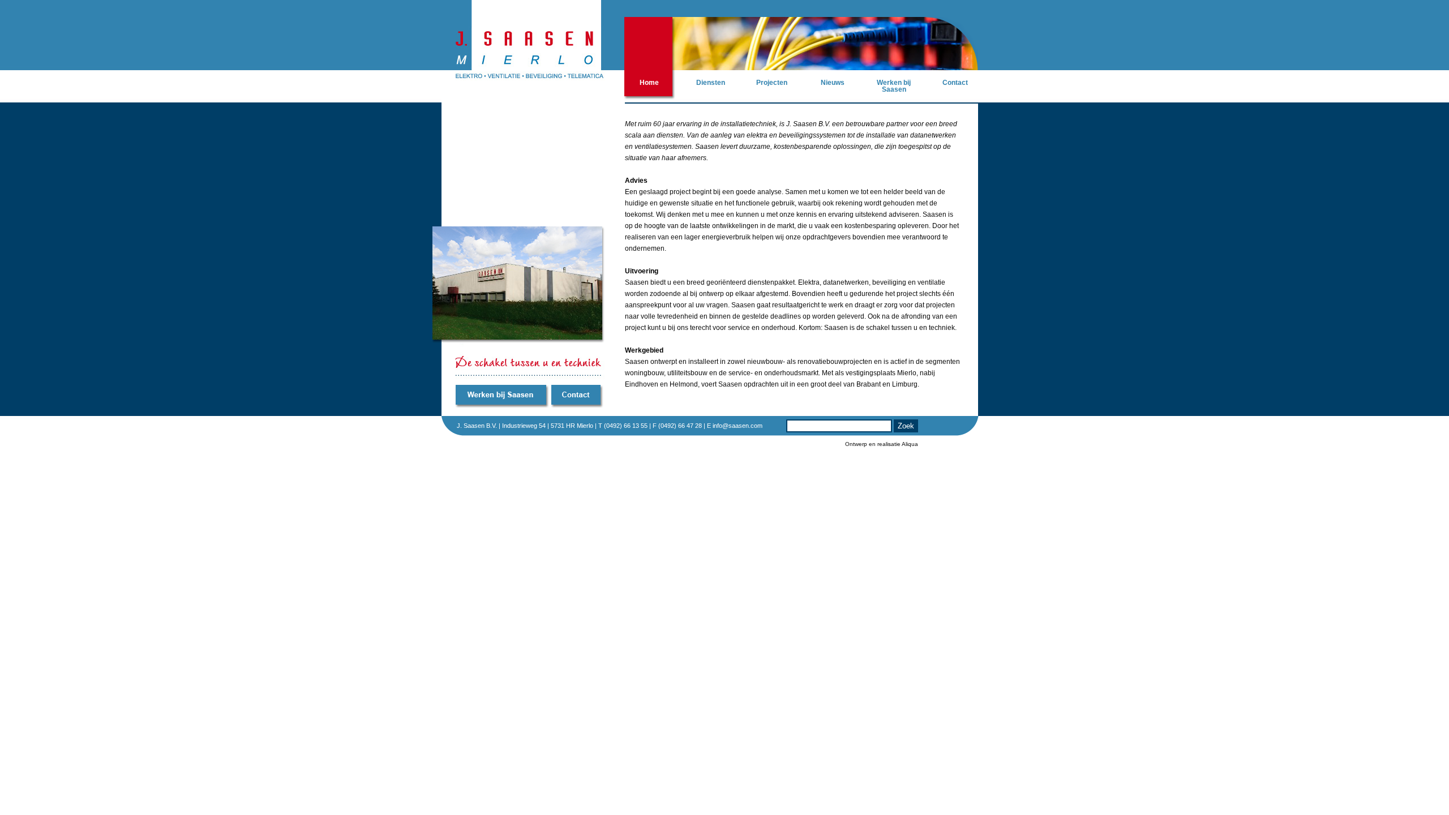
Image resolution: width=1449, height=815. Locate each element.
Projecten (771, 83)
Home (649, 83)
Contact (955, 83)
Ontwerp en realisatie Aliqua (881, 444)
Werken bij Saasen (894, 86)
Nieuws (832, 83)
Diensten (710, 83)
